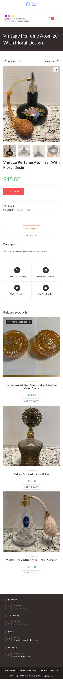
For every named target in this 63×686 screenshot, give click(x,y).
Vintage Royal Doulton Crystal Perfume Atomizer (31, 559)
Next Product (49, 61)
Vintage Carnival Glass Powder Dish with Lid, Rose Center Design (31, 386)
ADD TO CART (13, 191)
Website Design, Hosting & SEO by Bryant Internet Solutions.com (31, 670)
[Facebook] (28, 4)
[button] (55, 69)
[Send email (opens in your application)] (34, 4)
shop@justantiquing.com (26, 640)
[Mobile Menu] (57, 18)
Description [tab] (31, 228)
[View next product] (58, 61)
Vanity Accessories (21, 210)
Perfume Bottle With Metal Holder (31, 474)
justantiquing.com (22, 656)
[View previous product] (5, 61)
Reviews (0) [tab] (31, 235)
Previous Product (15, 61)
